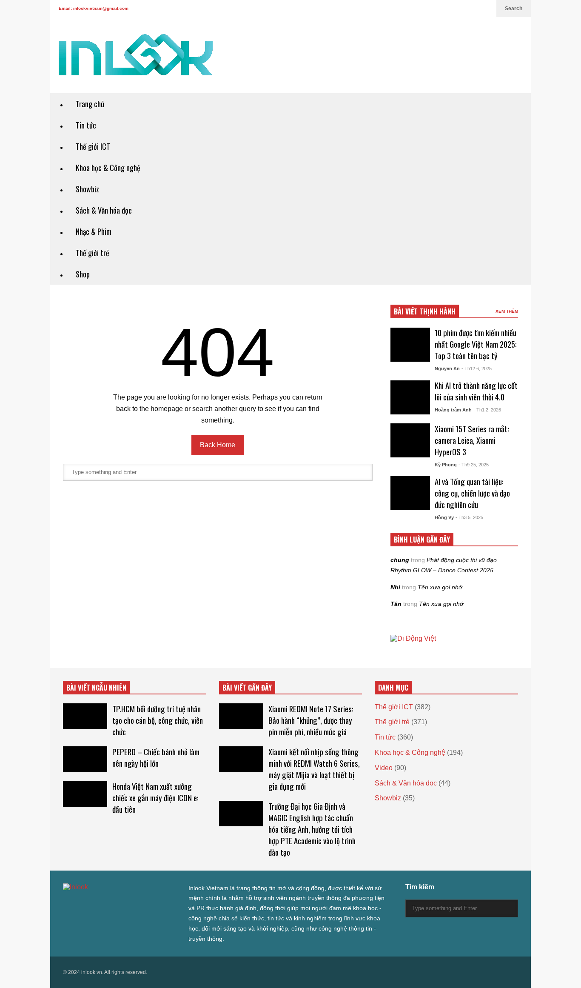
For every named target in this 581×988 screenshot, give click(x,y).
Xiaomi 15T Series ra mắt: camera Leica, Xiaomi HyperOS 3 (472, 440)
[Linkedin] (486, 8)
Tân (396, 603)
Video (384, 767)
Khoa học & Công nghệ (108, 167)
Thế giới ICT (93, 146)
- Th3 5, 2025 (469, 517)
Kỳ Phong (446, 464)
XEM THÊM (507, 311)
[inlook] (136, 60)
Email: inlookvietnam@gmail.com (93, 8)
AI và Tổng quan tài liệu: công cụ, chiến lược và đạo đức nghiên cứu (472, 493)
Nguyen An (447, 368)
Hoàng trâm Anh (453, 409)
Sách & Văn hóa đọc (104, 210)
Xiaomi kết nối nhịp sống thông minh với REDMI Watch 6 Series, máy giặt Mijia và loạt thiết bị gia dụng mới (314, 769)
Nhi (395, 587)
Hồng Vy (444, 517)
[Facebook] (443, 8)
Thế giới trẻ (92, 252)
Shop (83, 274)
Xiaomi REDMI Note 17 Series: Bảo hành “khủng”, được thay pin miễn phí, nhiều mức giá (310, 720)
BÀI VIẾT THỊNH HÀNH (425, 311)
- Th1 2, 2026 (487, 409)
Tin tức (86, 125)
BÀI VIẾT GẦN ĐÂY (247, 687)
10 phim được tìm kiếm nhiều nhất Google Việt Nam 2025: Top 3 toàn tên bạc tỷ (476, 344)
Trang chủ (90, 103)
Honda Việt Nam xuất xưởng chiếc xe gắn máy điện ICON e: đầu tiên (155, 797)
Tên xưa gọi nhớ (440, 587)
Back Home (217, 444)
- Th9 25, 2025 (474, 464)
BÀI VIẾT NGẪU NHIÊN (96, 687)
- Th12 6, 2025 (476, 368)
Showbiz (87, 188)
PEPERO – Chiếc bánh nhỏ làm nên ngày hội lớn (155, 757)
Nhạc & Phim (93, 231)
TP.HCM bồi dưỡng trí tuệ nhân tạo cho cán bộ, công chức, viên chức (157, 720)
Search (513, 8)
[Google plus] (457, 8)
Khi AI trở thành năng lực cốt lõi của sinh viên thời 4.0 (476, 391)
